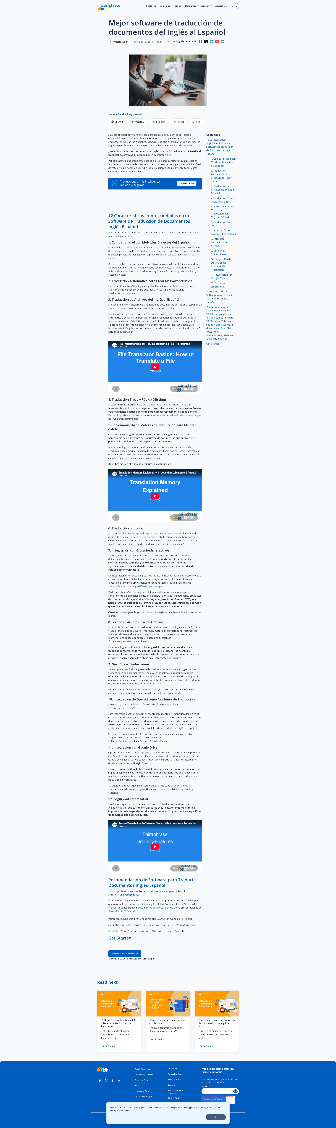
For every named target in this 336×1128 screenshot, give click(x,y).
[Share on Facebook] (112, 1081)
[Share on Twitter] (106, 1081)
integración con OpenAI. (121, 708)
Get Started (213, 343)
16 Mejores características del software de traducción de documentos (117, 1023)
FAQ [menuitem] (137, 1085)
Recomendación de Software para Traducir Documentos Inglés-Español (219, 297)
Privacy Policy (116, 1110)
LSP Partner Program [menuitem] (144, 1096)
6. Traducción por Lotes (221, 223)
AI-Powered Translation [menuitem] (145, 1074)
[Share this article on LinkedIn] (211, 41)
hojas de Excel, (172, 907)
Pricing (177, 5)
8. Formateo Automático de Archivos (219, 242)
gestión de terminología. (149, 586)
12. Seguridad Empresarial (218, 284)
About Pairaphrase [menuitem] (143, 1069)
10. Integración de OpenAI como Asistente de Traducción (221, 264)
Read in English (175, 41)
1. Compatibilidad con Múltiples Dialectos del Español (223, 162)
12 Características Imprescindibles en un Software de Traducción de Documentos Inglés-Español (219, 146)
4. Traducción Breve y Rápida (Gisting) (223, 199)
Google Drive (120, 756)
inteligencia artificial (134, 441)
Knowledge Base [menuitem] (142, 1091)
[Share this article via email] (217, 41)
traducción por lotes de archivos (138, 537)
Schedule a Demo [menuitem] (175, 1074)
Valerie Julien (120, 41)
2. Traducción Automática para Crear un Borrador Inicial (221, 176)
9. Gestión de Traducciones (218, 252)
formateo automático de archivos (128, 641)
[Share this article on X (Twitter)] (206, 41)
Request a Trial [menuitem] (174, 1079)
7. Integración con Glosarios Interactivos (223, 232)
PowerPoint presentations (135, 931)
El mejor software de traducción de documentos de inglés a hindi (217, 1023)
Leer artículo (107, 1045)
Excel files (113, 931)
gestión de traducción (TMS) (148, 689)
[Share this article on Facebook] (200, 41)
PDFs (126, 911)
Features (151, 5)
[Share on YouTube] (119, 1081)
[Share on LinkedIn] (100, 1081)
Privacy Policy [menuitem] (174, 1098)
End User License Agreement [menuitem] (175, 1091)
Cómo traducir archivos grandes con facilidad (167, 1021)
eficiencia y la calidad (152, 904)
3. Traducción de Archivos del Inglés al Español (223, 190)
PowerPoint (115, 911)
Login (234, 5)
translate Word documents (180, 925)
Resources (190, 5)
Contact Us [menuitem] (173, 1068)
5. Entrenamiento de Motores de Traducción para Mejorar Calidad (222, 212)
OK (215, 1117)
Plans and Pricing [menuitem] (142, 1080)
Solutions (165, 5)
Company (205, 5)
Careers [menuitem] (171, 1085)
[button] (222, 41)
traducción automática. (122, 293)
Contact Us (220, 5)
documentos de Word (150, 907)
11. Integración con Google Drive (221, 276)
